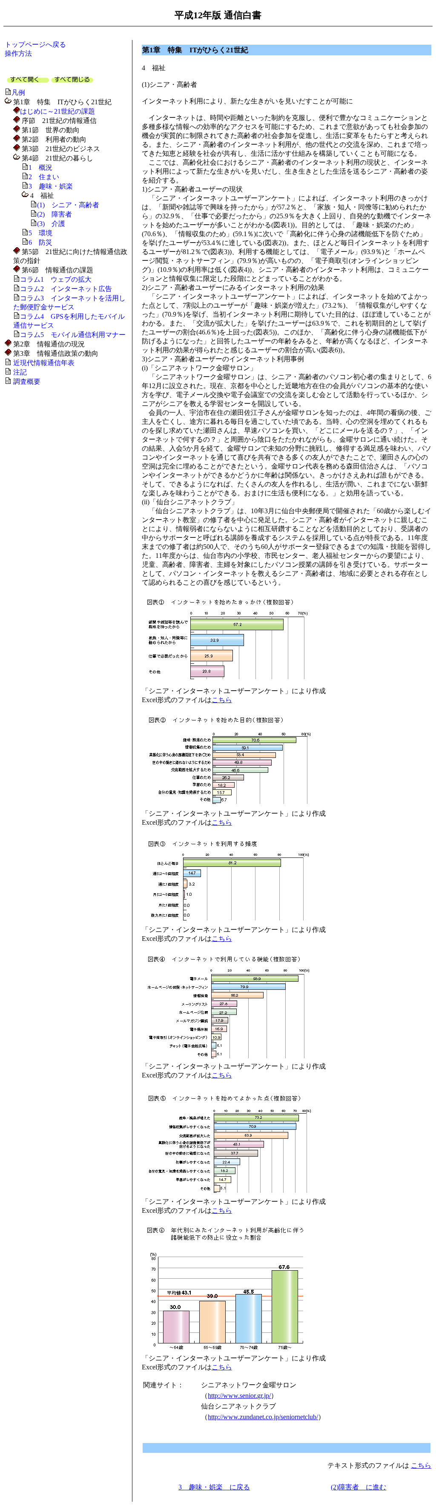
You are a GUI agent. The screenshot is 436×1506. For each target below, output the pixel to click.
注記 (20, 372)
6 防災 (40, 242)
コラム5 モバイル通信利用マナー (73, 334)
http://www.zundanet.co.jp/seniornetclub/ (263, 1416)
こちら (222, 699)
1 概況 (40, 167)
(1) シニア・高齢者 (68, 205)
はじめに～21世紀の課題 (57, 111)
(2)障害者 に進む (358, 1487)
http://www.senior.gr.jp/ (239, 1395)
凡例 (18, 92)
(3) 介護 (51, 223)
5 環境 (40, 233)
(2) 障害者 (54, 214)
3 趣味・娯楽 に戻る (214, 1487)
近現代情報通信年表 (44, 362)
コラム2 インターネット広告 (66, 288)
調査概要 (26, 381)
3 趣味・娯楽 (51, 186)
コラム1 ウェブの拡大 (56, 279)
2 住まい (44, 176)
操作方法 (18, 53)
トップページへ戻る (35, 44)
